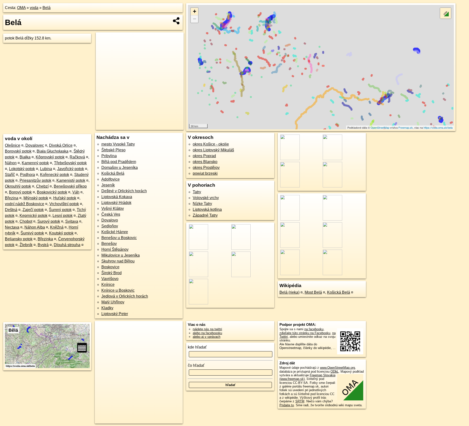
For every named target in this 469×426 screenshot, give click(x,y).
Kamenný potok (35, 163)
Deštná (11, 210)
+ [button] (194, 11)
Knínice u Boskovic (118, 290)
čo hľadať (196, 365)
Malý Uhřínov (112, 302)
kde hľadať (197, 347)
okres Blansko (205, 162)
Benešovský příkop (70, 186)
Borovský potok (18, 151)
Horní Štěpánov (114, 249)
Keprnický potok (33, 215)
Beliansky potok (18, 239)
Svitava (71, 221)
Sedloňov (109, 226)
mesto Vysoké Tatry (118, 144)
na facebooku (313, 329)
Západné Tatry (205, 215)
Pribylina (109, 156)
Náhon (11, 163)
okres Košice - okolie (211, 144)
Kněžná (57, 227)
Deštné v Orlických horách (124, 191)
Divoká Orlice (61, 145)
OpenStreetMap (380, 127)
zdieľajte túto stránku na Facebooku (304, 333)
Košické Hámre (114, 232)
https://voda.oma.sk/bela (438, 127)
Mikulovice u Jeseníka (120, 255)
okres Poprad (204, 156)
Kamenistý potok (70, 180)
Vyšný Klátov (112, 208)
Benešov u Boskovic (119, 238)
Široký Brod (111, 273)
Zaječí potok (33, 210)
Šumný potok (60, 210)
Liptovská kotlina (207, 209)
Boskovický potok (52, 192)
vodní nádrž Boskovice (24, 204)
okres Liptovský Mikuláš (213, 150)
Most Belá (313, 292)
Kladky (107, 308)
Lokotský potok (22, 169)
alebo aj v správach (206, 337)
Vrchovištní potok (64, 204)
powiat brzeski (205, 173)
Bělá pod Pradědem (118, 162)
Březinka (45, 239)
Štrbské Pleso (113, 150)
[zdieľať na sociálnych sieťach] (176, 21)
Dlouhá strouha (67, 245)
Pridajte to (286, 405)
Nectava (12, 227)
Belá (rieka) (289, 292)
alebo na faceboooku (207, 333)
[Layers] (445, 13)
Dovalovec (34, 145)
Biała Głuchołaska (52, 151)
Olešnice (12, 145)
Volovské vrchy (206, 198)
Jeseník (108, 185)
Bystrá (43, 245)
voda (34, 8)
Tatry (197, 192)
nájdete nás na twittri (207, 329)
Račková (77, 157)
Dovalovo (109, 220)
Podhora (27, 175)
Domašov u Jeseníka (119, 167)
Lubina (46, 169)
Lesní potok (63, 215)
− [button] (194, 19)
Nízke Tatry (202, 204)
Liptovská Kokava (116, 197)
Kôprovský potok (50, 157)
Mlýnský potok (35, 198)
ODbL (334, 371)
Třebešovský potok (70, 163)
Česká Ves (110, 214)
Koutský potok (61, 233)
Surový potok (48, 221)
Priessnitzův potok (35, 180)
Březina (11, 198)
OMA (21, 8)
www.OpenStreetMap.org (337, 367)
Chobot (26, 221)
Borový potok (20, 192)
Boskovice (110, 267)
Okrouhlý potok (18, 186)
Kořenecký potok (54, 175)
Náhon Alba (34, 227)
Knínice (108, 284)
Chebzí (42, 186)
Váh (75, 192)
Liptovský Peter (114, 314)
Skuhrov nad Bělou (118, 261)
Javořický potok (70, 169)
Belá (47, 8)
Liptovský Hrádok (116, 203)
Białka (25, 157)
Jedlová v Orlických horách (124, 296)
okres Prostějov (206, 167)
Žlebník (26, 245)
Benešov (109, 244)
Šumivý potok (32, 233)
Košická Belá (112, 173)
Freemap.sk (405, 127)
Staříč (10, 175)
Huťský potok (64, 198)
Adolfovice (110, 179)
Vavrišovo (109, 279)
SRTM (299, 401)
